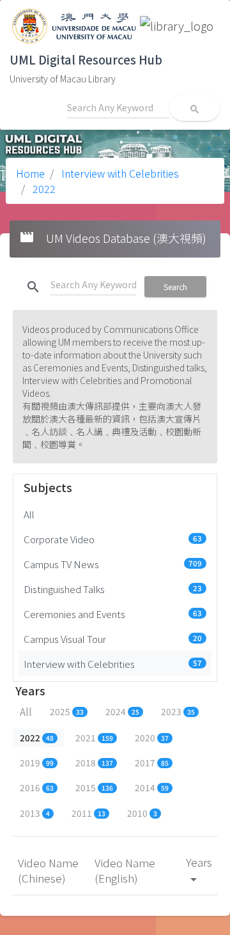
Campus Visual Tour (113, 638)
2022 (43, 188)
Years (199, 869)
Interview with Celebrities (119, 173)
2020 (152, 737)
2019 (37, 762)
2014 (152, 787)
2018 (94, 762)
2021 (94, 737)
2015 (94, 787)
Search (175, 286)
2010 (142, 813)
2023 (178, 711)
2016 (37, 787)
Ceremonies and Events (113, 614)
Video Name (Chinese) (48, 870)
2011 (88, 813)
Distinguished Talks (113, 589)
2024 (122, 711)
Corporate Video (113, 539)
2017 (152, 762)
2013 (35, 813)
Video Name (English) (125, 870)
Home (30, 173)
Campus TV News (113, 564)
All (29, 514)
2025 (67, 711)
